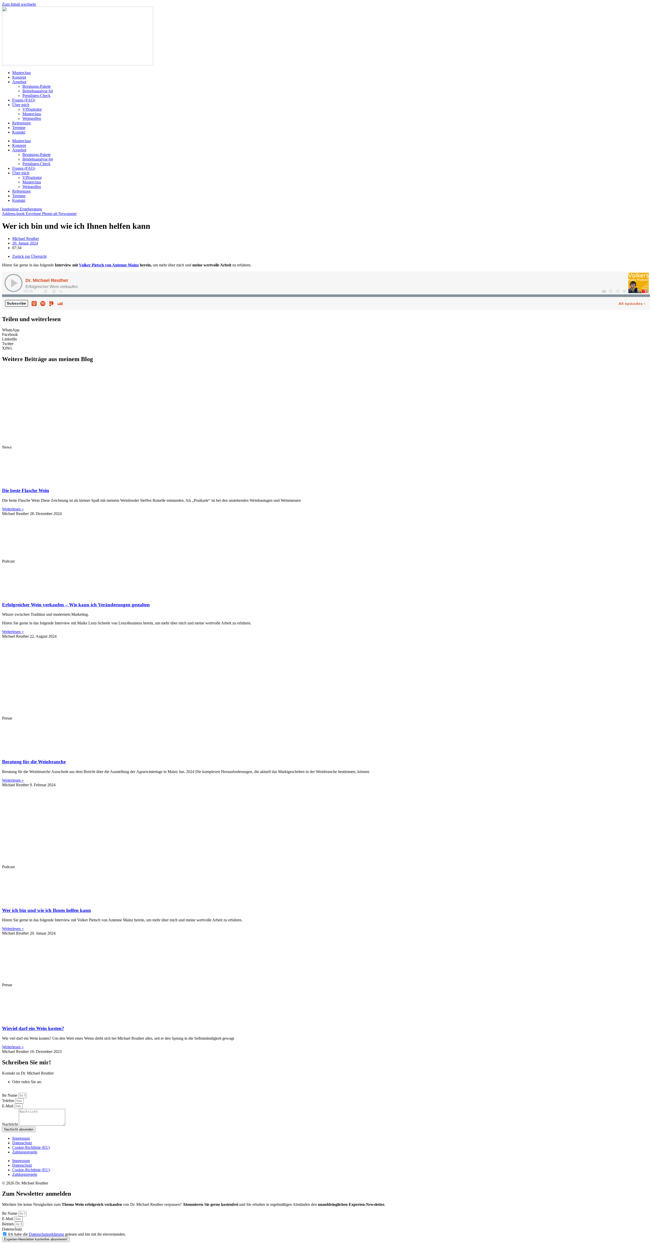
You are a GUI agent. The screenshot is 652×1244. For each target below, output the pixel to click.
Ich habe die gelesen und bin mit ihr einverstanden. (67, 1234)
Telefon (8, 1100)
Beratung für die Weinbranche (34, 761)
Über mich (20, 105)
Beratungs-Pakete (36, 86)
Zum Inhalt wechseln (19, 4)
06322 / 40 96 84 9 (27, 1086)
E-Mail (8, 1106)
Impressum (21, 1138)
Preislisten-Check (36, 95)
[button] (326, 330)
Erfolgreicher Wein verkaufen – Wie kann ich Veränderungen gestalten (76, 604)
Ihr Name (10, 1095)
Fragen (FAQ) (23, 100)
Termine (18, 127)
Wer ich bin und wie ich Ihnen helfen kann (46, 910)
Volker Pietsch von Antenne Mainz (109, 265)
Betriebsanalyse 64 (37, 91)
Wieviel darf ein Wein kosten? (33, 1028)
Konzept (19, 77)
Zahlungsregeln (24, 1152)
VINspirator (32, 109)
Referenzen (21, 123)
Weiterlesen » (13, 509)
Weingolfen (31, 118)
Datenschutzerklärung (46, 1234)
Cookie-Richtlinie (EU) (31, 1147)
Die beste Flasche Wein (25, 490)
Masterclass (21, 72)
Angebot (19, 82)
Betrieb (8, 1224)
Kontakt (18, 132)
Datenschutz (22, 1143)
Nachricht (10, 1124)
